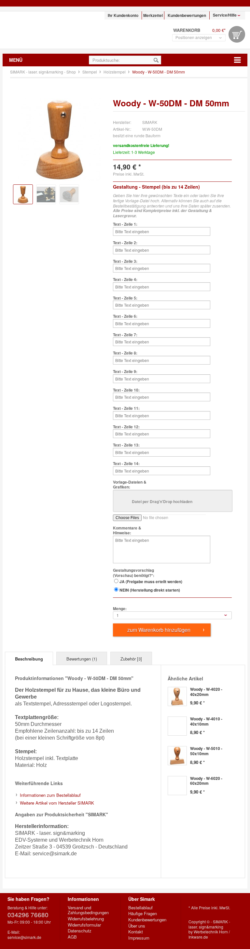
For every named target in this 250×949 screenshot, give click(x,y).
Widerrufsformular (84, 925)
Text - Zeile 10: (126, 390)
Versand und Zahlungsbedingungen (88, 910)
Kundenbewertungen (187, 15)
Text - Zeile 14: (126, 463)
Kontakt (135, 931)
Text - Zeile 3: (125, 261)
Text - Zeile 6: (125, 316)
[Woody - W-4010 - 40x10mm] (177, 726)
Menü (15, 60)
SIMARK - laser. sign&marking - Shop (44, 30)
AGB (72, 937)
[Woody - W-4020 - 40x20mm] (177, 696)
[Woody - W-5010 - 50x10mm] (177, 755)
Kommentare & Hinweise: (127, 531)
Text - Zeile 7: (125, 335)
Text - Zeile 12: (126, 427)
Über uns (136, 926)
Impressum (138, 938)
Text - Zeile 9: (125, 371)
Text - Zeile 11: (126, 408)
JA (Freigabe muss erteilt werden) (150, 581)
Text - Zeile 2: (125, 243)
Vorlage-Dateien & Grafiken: (129, 485)
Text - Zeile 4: (125, 279)
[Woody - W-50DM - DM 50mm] (23, 194)
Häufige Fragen (142, 913)
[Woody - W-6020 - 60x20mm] (177, 785)
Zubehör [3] (131, 659)
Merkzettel (153, 15)
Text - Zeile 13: (126, 445)
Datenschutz (79, 930)
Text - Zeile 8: (125, 353)
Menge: (120, 608)
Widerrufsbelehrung (86, 918)
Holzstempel (115, 71)
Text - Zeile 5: (125, 298)
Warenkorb (237, 34)
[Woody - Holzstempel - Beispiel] (46, 194)
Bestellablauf (140, 907)
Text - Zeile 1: (125, 224)
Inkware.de (198, 937)
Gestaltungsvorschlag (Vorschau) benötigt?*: (133, 573)
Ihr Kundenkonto (123, 15)
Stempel (90, 71)
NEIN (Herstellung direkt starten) (149, 590)
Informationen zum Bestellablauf (50, 795)
